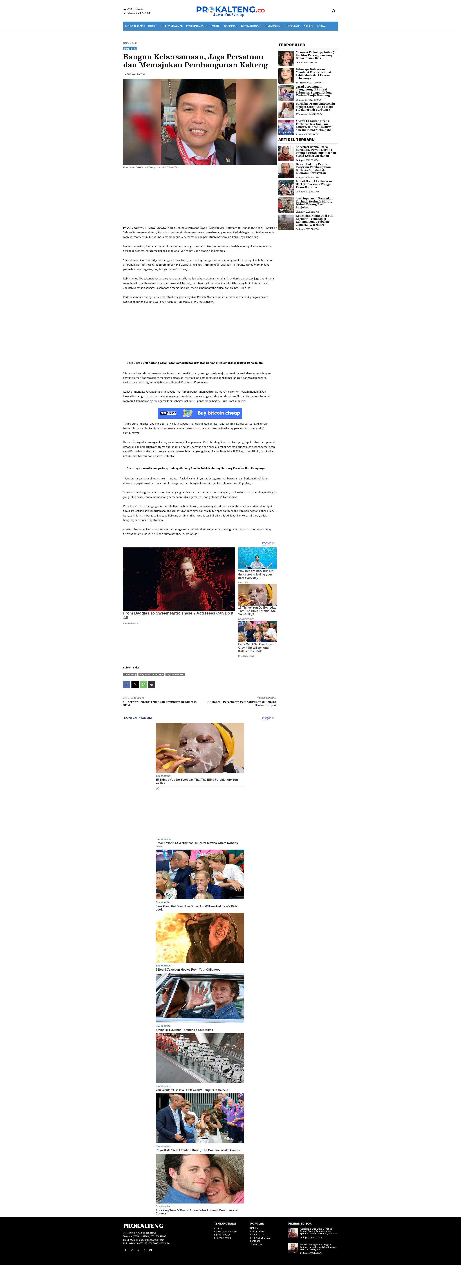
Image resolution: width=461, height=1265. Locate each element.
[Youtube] (151, 1250)
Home (126, 42)
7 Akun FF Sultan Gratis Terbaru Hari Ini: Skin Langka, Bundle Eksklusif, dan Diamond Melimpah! (314, 125)
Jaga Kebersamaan (175, 674)
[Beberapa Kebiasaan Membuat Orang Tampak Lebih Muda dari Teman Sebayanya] (286, 76)
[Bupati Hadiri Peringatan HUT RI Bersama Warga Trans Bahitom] (286, 188)
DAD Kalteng (130, 674)
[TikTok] (138, 1250)
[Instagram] (131, 1250)
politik (135, 42)
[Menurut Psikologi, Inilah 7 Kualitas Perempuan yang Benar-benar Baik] (286, 58)
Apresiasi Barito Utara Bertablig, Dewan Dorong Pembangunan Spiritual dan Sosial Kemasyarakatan (316, 151)
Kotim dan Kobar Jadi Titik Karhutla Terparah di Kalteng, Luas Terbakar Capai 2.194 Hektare (315, 220)
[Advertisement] (200, 197)
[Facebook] (126, 684)
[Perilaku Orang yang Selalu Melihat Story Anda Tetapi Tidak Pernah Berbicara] (286, 110)
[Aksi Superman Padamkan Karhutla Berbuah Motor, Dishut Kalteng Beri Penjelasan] (286, 205)
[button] (333, 10)
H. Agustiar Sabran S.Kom (151, 674)
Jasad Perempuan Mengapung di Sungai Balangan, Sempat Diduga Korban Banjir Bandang (314, 91)
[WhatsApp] (143, 684)
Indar (136, 667)
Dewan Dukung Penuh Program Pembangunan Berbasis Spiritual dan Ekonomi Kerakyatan (313, 169)
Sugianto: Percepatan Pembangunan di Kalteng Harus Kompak (242, 703)
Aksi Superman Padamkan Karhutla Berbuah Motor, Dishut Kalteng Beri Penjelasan (314, 203)
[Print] (151, 684)
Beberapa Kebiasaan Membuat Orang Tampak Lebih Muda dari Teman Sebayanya (314, 74)
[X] (135, 684)
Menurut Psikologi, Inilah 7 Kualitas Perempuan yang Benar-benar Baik (315, 55)
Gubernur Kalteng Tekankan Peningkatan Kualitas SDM (160, 703)
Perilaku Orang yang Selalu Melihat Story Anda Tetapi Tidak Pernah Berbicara (315, 107)
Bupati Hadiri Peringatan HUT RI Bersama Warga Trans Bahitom (314, 184)
